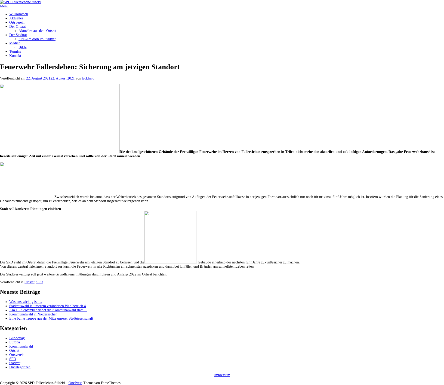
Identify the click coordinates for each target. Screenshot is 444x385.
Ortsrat (29, 282)
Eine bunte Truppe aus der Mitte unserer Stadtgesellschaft (51, 318)
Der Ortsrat (17, 26)
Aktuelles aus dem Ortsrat (37, 31)
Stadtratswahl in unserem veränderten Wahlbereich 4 (47, 306)
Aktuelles (16, 18)
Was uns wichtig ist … (25, 302)
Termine (15, 51)
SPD (39, 282)
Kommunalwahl (21, 346)
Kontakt (15, 56)
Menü (4, 6)
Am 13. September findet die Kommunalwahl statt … (48, 310)
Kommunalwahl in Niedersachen (33, 314)
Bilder (23, 47)
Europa (14, 342)
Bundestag (17, 338)
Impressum (222, 375)
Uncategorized (20, 367)
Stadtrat (14, 363)
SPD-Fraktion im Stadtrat (37, 39)
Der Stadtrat (18, 35)
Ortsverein (17, 22)
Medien (14, 43)
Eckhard (88, 78)
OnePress (75, 383)
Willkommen (18, 14)
